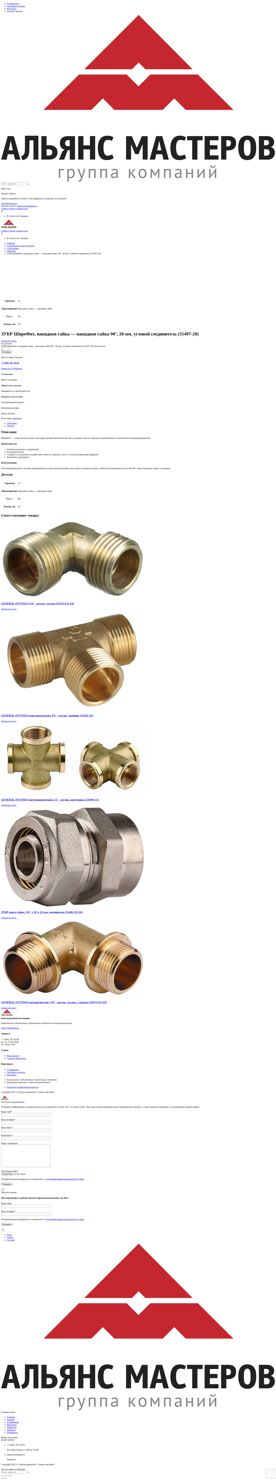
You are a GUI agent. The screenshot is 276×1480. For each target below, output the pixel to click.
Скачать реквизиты (16, 1058)
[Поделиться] (5, 1475)
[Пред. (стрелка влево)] (2, 1478)
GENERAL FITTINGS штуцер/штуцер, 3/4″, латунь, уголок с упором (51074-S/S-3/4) (54, 1002)
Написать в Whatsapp (11, 368)
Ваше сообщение (9, 1143)
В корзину (6, 352)
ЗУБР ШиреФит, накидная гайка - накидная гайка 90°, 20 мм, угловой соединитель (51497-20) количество (53, 346)
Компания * (7, 1135)
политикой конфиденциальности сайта (65, 1179)
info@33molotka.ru (10, 1028)
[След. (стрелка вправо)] (5, 1478)
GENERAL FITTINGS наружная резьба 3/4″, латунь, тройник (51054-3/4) (47, 715)
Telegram (11, 1430)
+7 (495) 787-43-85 (10, 363)
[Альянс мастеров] (138, 181)
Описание (12, 423)
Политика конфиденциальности (22, 1087)
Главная (11, 243)
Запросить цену (9, 341)
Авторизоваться (9, 203)
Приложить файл (9, 1171)
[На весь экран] (8, 1475)
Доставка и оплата (16, 6)
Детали (10, 426)
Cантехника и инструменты (20, 246)
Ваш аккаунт (13, 1056)
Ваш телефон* (8, 1119)
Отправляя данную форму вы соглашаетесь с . (43, 1179)
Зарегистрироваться (27, 206)
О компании (13, 3)
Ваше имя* (6, 1112)
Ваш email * (7, 1127)
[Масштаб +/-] (11, 1475)
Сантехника (13, 248)
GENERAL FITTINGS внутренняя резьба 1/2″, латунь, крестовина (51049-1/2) (50, 799)
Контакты (12, 8)
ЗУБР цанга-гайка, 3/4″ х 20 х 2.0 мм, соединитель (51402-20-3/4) (41, 912)
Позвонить (12, 1432)
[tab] (141, 423)
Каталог (11, 1419)
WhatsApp (12, 1427)
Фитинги (11, 251)
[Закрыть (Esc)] (2, 1475)
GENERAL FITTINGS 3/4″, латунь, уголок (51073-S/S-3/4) (37, 603)
